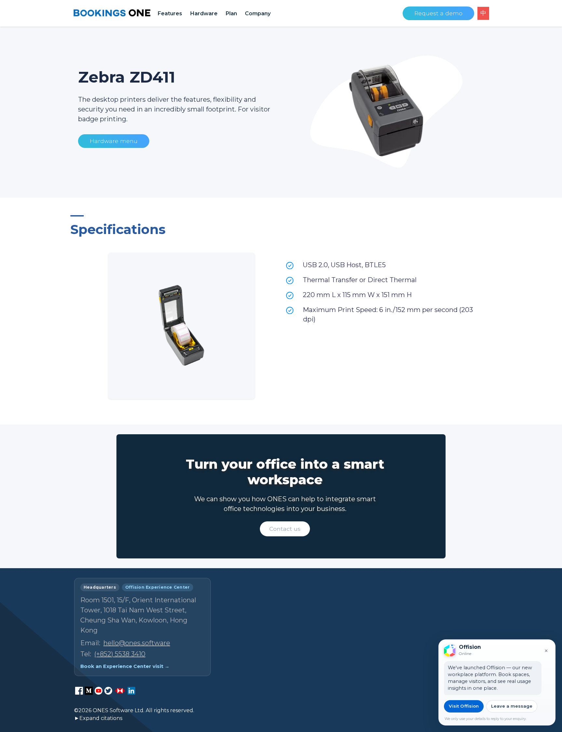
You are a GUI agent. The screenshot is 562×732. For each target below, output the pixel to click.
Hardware (204, 13)
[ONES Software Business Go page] (120, 691)
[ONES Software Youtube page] (98, 691)
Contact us (285, 528)
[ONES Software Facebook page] (79, 691)
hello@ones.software (136, 643)
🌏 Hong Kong (465, 708)
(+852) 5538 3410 (119, 654)
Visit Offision (464, 706)
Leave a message (511, 706)
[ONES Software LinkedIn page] (131, 691)
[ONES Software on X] (108, 691)
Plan (231, 13)
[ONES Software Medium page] (89, 691)
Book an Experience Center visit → (124, 666)
